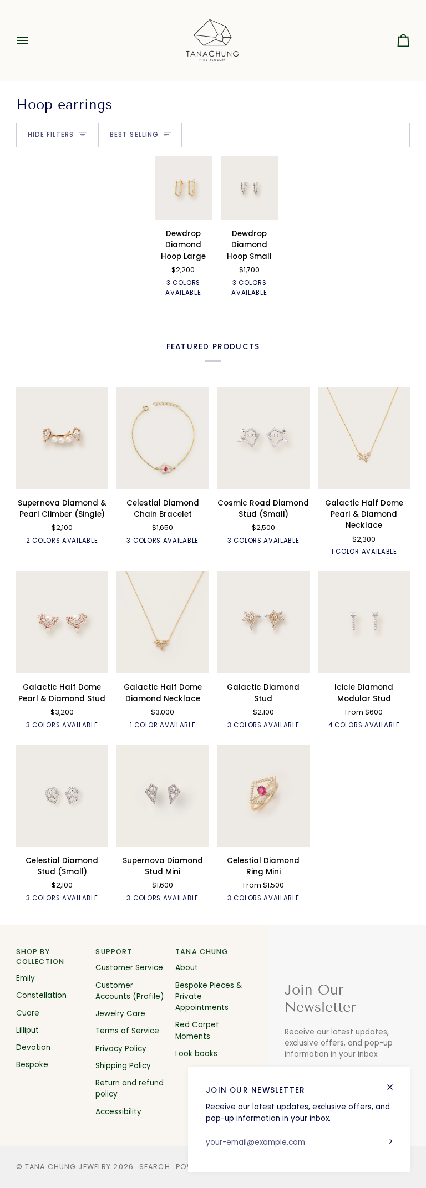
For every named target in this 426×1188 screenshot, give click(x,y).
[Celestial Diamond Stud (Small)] (62, 796)
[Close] (394, 1082)
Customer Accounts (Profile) (129, 991)
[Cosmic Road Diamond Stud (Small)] (263, 438)
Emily (25, 978)
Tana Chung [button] (202, 951)
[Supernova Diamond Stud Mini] (162, 796)
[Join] (383, 1141)
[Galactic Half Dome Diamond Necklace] (162, 622)
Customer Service (129, 967)
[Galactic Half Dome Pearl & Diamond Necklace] (364, 438)
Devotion (33, 1047)
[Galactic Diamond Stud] (263, 622)
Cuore (27, 1013)
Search (154, 1166)
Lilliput (27, 1030)
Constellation (41, 995)
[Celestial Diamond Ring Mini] (263, 796)
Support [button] (113, 951)
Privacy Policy (120, 1048)
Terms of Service (127, 1031)
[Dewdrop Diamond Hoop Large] (183, 188)
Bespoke (32, 1064)
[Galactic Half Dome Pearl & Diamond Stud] (62, 622)
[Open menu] (32, 40)
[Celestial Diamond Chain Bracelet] (162, 438)
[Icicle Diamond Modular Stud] (364, 622)
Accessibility (118, 1112)
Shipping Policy (123, 1065)
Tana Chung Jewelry (68, 1166)
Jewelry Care (120, 1013)
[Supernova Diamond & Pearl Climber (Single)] (62, 438)
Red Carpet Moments (197, 1030)
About (186, 967)
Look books (196, 1053)
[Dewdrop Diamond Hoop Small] (249, 188)
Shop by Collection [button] (40, 957)
